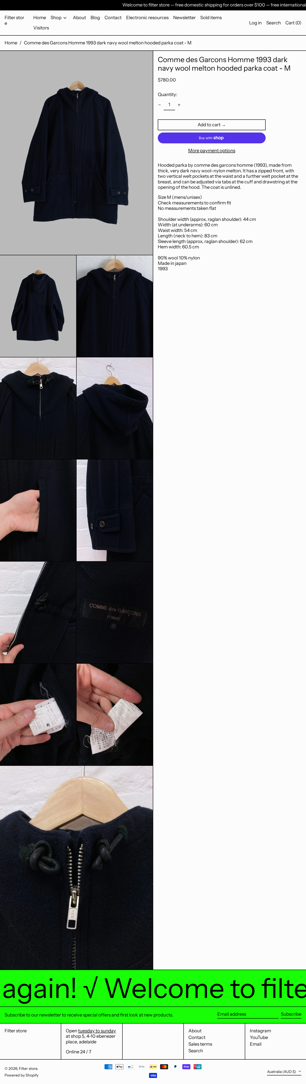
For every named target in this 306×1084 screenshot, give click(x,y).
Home (11, 43)
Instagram (260, 1031)
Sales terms (200, 1044)
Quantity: (167, 94)
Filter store (14, 20)
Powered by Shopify (22, 1075)
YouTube (259, 1037)
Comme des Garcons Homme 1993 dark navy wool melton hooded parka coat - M (108, 43)
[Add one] (179, 105)
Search (195, 1051)
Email (255, 1044)
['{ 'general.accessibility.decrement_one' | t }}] (159, 105)
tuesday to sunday (97, 1031)
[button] (273, 23)
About (195, 1031)
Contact (196, 1037)
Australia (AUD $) (282, 1071)
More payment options (211, 150)
